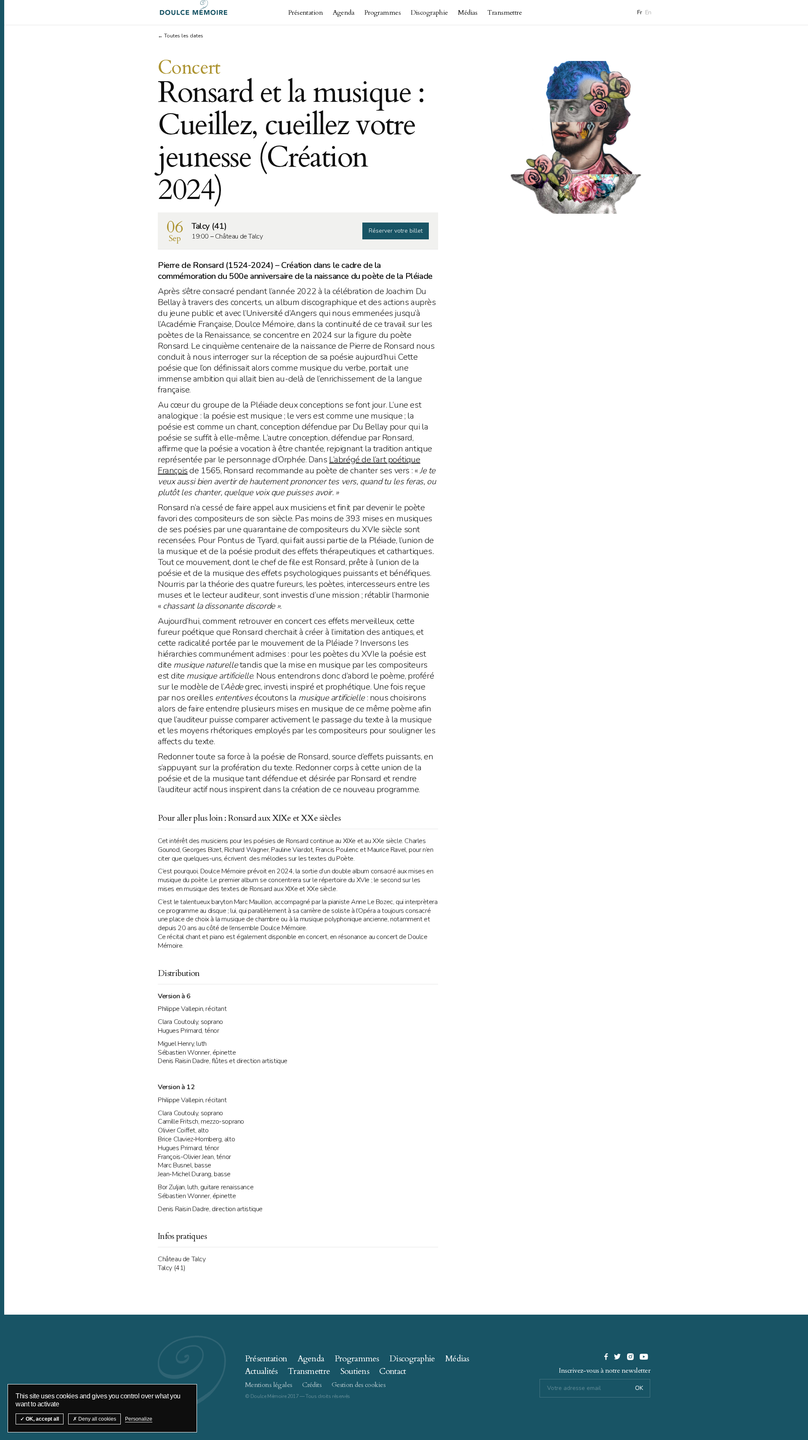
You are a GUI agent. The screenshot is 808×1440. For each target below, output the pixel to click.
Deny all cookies (96, 1419)
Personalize (138, 1419)
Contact (392, 1371)
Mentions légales (268, 1385)
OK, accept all (41, 1419)
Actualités (261, 1371)
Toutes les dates (183, 35)
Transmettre (504, 12)
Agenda (344, 12)
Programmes (382, 12)
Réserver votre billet (396, 231)
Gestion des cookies (358, 1385)
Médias (468, 12)
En (648, 12)
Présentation (305, 12)
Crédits (312, 1385)
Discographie (429, 12)
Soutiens (354, 1371)
